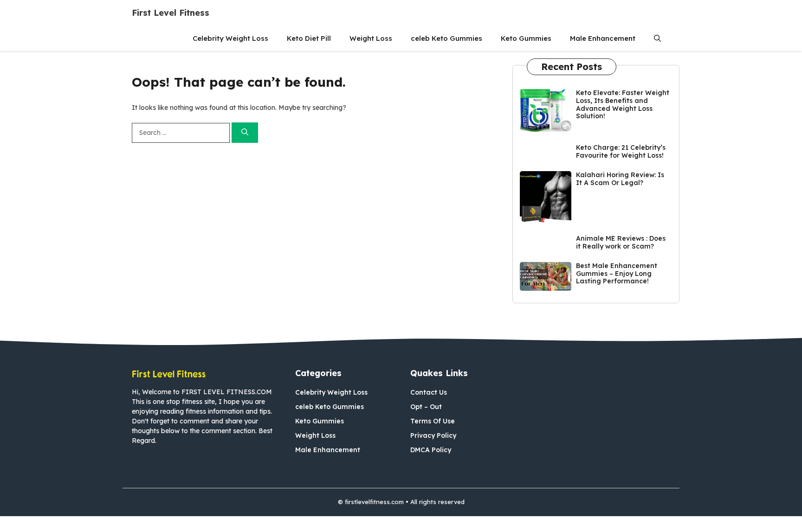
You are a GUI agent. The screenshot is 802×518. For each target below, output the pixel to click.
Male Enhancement (602, 38)
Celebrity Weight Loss (230, 38)
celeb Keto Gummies (446, 38)
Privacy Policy (433, 435)
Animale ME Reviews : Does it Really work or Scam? (621, 242)
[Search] (245, 132)
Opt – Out (426, 407)
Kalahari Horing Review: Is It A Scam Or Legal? (620, 179)
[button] (657, 38)
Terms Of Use (432, 421)
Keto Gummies (526, 38)
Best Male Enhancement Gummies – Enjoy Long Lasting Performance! (616, 274)
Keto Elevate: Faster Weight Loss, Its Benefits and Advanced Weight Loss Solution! (622, 104)
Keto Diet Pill (309, 38)
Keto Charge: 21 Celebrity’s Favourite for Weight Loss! (621, 151)
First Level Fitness (170, 12)
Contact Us (428, 392)
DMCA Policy (430, 450)
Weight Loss (370, 38)
